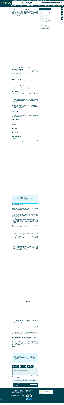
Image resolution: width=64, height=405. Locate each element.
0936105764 (19, 392)
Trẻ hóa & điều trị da (28, 394)
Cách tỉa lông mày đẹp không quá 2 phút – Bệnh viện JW (20, 199)
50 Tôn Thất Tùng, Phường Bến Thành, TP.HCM (17, 391)
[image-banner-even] (43, 30)
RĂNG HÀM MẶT (22, 5)
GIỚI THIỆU (4, 5)
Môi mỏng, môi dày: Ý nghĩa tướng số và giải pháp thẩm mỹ (21, 370)
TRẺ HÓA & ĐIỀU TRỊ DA (30, 5)
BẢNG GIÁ (53, 5)
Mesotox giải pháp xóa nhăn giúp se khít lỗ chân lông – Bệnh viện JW (22, 355)
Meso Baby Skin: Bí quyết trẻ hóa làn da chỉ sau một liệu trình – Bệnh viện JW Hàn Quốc (24, 356)
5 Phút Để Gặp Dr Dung (34, 384)
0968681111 (13, 392)
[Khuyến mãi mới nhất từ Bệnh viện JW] (1, 399)
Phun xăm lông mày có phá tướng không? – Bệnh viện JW (20, 197)
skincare (19, 377)
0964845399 (16, 392)
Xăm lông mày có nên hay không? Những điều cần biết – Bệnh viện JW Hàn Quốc (23, 198)
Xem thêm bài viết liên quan (45, 28)
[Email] (31, 396)
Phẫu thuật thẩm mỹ (28, 391)
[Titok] (29, 396)
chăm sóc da (15, 377)
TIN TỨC (39, 5)
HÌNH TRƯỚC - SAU (46, 5)
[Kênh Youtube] (27, 396)
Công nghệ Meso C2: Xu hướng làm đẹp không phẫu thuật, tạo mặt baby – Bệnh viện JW (24, 357)
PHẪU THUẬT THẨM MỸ (13, 5)
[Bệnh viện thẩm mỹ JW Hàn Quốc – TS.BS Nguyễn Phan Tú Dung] (6, 3)
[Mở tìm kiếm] (59, 6)
